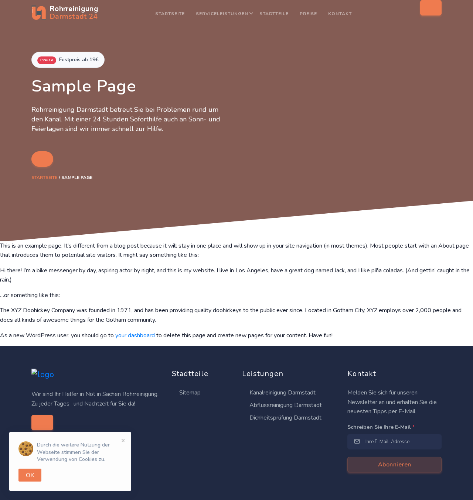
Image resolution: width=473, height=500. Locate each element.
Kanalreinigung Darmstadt (282, 393)
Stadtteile (274, 14)
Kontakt (340, 14)
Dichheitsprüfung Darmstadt (284, 418)
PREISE (308, 14)
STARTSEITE (170, 14)
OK (30, 475)
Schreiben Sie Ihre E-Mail (381, 427)
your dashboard (135, 335)
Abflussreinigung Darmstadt (285, 405)
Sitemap (189, 393)
